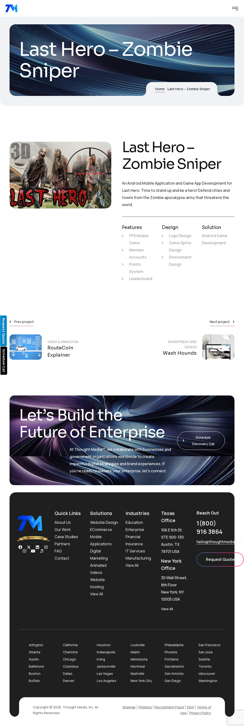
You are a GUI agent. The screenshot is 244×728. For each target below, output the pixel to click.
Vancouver (206, 673)
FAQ (58, 551)
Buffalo (34, 680)
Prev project (24, 321)
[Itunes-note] (42, 551)
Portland (171, 659)
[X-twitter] (29, 547)
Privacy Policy (200, 713)
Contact (62, 558)
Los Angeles (106, 680)
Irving (101, 659)
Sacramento (174, 666)
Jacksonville (106, 666)
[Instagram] (46, 547)
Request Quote (220, 559)
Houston (104, 645)
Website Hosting (97, 583)
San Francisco (209, 645)
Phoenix (171, 652)
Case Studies (66, 536)
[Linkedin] (37, 547)
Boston (35, 673)
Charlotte (70, 652)
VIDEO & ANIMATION (62, 341)
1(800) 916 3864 (210, 527)
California (70, 645)
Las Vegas (105, 673)
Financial (133, 536)
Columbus (71, 666)
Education (134, 522)
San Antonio (174, 673)
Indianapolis (106, 652)
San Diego (173, 680)
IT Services (135, 551)
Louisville (138, 645)
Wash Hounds (180, 353)
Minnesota (139, 659)
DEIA (190, 707)
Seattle (204, 659)
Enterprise (135, 529)
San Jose (205, 652)
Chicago (69, 659)
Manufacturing (138, 558)
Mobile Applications (101, 540)
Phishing (145, 707)
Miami (135, 652)
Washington (207, 680)
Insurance (134, 543)
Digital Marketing (99, 554)
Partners (62, 543)
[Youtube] (33, 551)
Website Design (104, 522)
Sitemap (129, 707)
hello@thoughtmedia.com (220, 541)
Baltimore (36, 666)
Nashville (137, 673)
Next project (220, 321)
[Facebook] (20, 547)
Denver (68, 680)
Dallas (67, 673)
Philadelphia (174, 645)
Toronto (205, 666)
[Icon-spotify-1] (24, 551)
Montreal (138, 666)
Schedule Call (4, 360)
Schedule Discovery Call (203, 440)
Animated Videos (98, 569)
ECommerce (101, 529)
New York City (141, 680)
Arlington (36, 645)
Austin (34, 659)
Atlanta (34, 652)
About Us (63, 522)
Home (160, 89)
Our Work (63, 529)
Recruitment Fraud (169, 707)
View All (96, 594)
